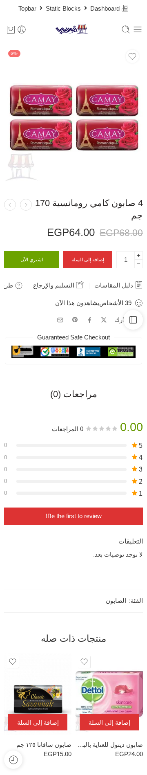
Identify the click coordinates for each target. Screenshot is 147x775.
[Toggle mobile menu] (137, 29)
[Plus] (138, 255)
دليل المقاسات (114, 285)
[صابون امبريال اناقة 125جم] (26, 205)
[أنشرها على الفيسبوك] (90, 320)
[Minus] (138, 264)
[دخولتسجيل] (22, 29)
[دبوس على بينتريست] (75, 320)
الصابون (116, 601)
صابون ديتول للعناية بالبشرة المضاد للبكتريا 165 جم (109, 744)
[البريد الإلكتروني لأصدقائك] (60, 320)
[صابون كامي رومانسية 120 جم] (10, 205)
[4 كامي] (73, 115)
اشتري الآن (31, 260)
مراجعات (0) (73, 394)
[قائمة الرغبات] (132, 56)
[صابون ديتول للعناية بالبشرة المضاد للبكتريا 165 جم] (109, 694)
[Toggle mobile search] (125, 29)
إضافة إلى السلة (87, 260)
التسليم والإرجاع (54, 285)
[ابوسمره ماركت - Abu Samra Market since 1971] (73, 30)
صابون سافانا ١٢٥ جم (43, 744)
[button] (109, 722)
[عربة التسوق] (11, 29)
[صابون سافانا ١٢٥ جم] (37, 694)
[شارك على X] (104, 320)
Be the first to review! (74, 516)
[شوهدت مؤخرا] (13, 759)
